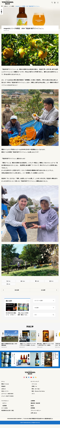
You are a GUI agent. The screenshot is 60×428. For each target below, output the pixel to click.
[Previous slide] (27, 301)
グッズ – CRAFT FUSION (7, 396)
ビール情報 (1, 9)
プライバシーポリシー (36, 410)
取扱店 (32, 405)
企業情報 (33, 400)
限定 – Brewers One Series (38, 391)
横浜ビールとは (5, 384)
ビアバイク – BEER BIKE (7, 393)
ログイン (4, 403)
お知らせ (3, 388)
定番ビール (34, 386)
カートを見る (4, 408)
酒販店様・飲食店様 (35, 403)
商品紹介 (3, 386)
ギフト (33, 393)
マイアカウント (5, 400)
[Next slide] (28, 301)
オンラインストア (35, 381)
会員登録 (4, 405)
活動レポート (1, 11)
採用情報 (33, 408)
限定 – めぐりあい (36, 388)
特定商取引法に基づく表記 (7, 410)
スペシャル (34, 384)
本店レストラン (5, 391)
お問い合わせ (34, 413)
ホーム (3, 381)
